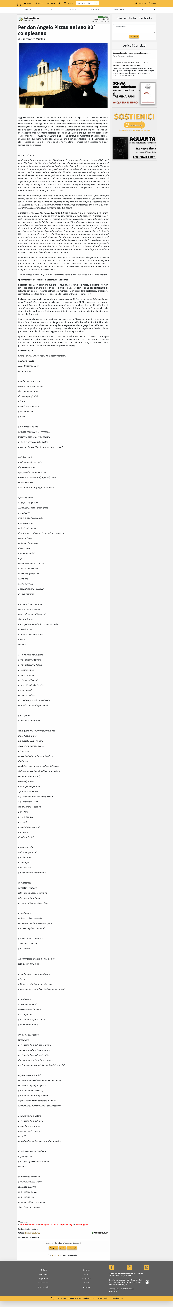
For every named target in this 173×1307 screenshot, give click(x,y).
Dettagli (113, 1291)
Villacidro (23, 1225)
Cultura (27, 10)
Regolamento (43, 1279)
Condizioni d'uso (43, 1283)
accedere (55, 1255)
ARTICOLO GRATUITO (101, 1233)
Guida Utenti (43, 1274)
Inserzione (86, 1287)
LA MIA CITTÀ (55, 3)
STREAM (69, 3)
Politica (95, 10)
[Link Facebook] (112, 1267)
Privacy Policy (103, 1298)
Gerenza (86, 1274)
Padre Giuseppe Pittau (82, 1225)
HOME (28, 3)
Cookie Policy (117, 1298)
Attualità (97, 19)
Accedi (153, 3)
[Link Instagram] (129, 1267)
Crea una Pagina (43, 1287)
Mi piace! (54, 1248)
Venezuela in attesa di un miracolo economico (132, 53)
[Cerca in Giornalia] (96, 3)
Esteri (49, 10)
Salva (63, 1248)
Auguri (71, 1225)
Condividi (72, 1248)
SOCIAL (40, 3)
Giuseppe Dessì (33, 1225)
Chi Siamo (43, 1270)
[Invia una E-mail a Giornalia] (147, 1267)
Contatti (86, 1283)
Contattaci (141, 3)
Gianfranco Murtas (32, 1233)
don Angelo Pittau (46, 1225)
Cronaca (72, 10)
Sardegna (24, 1222)
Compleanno (64, 1225)
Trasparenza (86, 1279)
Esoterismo (119, 10)
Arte (143, 10)
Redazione (86, 1270)
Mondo (56, 1225)
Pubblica (135, 37)
